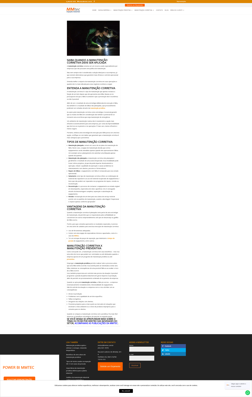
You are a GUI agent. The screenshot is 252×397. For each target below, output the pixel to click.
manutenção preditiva (97, 108)
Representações (181, 1)
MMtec (76, 236)
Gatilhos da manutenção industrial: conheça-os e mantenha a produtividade (77, 379)
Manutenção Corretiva (143, 10)
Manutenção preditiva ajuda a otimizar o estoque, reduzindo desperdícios (76, 347)
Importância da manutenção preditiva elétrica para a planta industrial (76, 370)
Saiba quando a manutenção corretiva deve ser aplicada (87, 61)
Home (94, 10)
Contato (159, 10)
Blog (167, 10)
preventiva (70, 259)
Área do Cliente (176, 10)
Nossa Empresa (104, 10)
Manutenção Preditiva (122, 10)
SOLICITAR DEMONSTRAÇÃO (19, 379)
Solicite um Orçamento (135, 5)
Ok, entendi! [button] (126, 391)
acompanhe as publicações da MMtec (96, 323)
